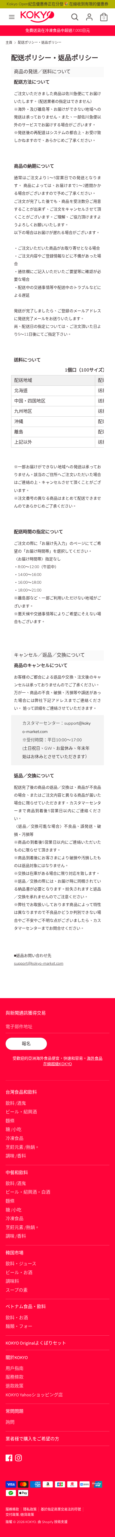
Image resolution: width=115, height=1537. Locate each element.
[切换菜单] (12, 17)
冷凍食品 (14, 1138)
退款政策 (14, 1386)
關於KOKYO (17, 1358)
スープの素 (17, 1290)
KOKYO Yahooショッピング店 (34, 1395)
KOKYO (30, 1522)
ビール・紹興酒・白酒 (28, 1192)
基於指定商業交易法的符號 (61, 1509)
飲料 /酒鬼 (16, 1103)
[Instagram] (18, 1458)
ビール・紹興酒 (21, 1112)
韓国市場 (14, 1253)
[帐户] (89, 15)
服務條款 (14, 1377)
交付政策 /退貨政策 (20, 1514)
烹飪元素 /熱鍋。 (22, 1147)
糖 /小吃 (13, 1130)
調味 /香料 (16, 1156)
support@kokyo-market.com (38, 963)
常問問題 (14, 1411)
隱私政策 (30, 1509)
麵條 (10, 1121)
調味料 (12, 1281)
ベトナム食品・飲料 (26, 1307)
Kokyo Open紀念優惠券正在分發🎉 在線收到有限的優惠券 (57, 4)
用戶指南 (14, 1368)
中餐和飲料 (17, 1173)
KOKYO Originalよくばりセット (36, 1343)
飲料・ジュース (21, 1264)
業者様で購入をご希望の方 (32, 1439)
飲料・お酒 (17, 1318)
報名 (26, 1044)
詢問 (10, 1422)
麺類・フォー (19, 1326)
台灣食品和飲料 (21, 1092)
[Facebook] (9, 1458)
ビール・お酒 (19, 1273)
